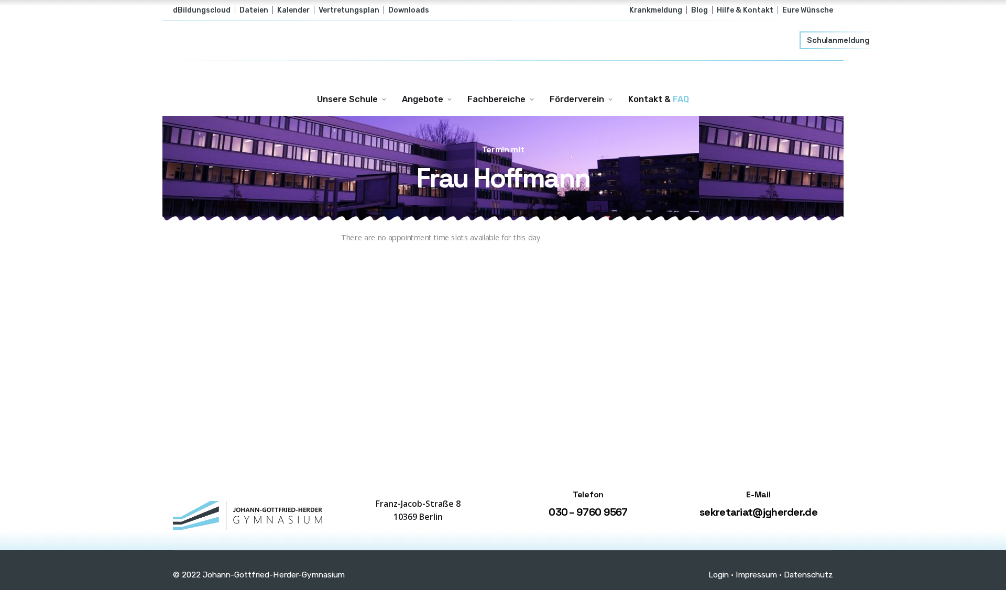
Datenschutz (808, 575)
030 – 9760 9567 (588, 512)
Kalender (293, 10)
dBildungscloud (202, 10)
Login (718, 575)
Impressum (756, 575)
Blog (699, 10)
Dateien (253, 10)
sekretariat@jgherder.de (758, 512)
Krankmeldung (655, 10)
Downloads (408, 10)
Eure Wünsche (807, 10)
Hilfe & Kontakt (745, 10)
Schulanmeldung (838, 40)
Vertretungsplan (349, 10)
